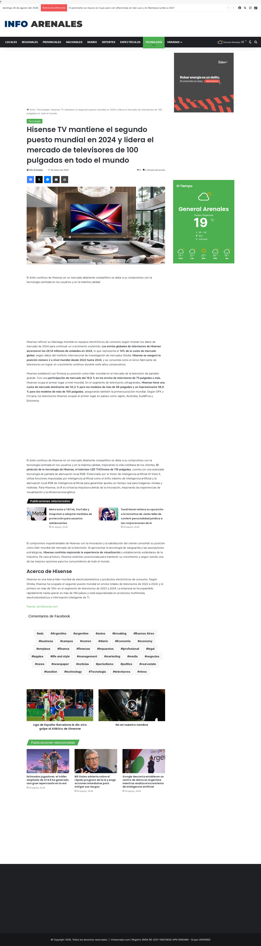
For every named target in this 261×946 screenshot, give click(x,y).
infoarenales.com (120, 939)
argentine (82, 633)
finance (64, 648)
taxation (51, 671)
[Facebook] (30, 179)
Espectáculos (130, 42)
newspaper (61, 664)
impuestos (106, 648)
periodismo (105, 664)
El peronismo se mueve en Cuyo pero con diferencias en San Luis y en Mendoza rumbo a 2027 (118, 7)
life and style (61, 656)
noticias (83, 664)
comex (86, 641)
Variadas (173, 42)
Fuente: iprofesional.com (42, 606)
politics (127, 664)
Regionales (30, 42)
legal (151, 648)
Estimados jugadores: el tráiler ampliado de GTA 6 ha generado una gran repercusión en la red (48, 780)
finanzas (84, 648)
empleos (44, 648)
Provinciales (52, 42)
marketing (113, 656)
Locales (11, 42)
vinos (143, 671)
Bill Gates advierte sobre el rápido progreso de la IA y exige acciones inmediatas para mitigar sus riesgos (95, 781)
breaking (120, 633)
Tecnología (153, 42)
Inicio (32, 109)
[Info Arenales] (43, 24)
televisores (122, 671)
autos (101, 633)
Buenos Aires (144, 633)
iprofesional (131, 648)
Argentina (59, 633)
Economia (123, 641)
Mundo (92, 42)
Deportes (108, 42)
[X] (39, 179)
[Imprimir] (64, 179)
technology (74, 671)
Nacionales (74, 42)
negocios (152, 656)
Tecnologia (98, 671)
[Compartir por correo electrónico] (56, 179)
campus (67, 641)
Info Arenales (36, 170)
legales (38, 656)
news (40, 664)
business (46, 641)
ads (41, 633)
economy (145, 641)
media (133, 656)
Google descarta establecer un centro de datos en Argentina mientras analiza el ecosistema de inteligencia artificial (143, 781)
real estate (148, 664)
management (88, 656)
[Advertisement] (174, 23)
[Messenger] (47, 179)
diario (104, 641)
